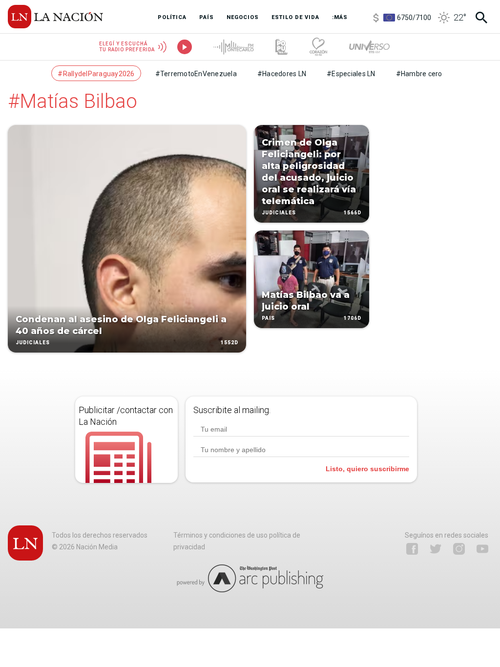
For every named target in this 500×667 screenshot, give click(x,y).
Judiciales (33, 342)
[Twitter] (435, 549)
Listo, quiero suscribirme (367, 469)
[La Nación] (55, 16)
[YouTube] (482, 549)
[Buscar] (481, 17)
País (268, 318)
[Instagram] (459, 549)
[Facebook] (412, 549)
